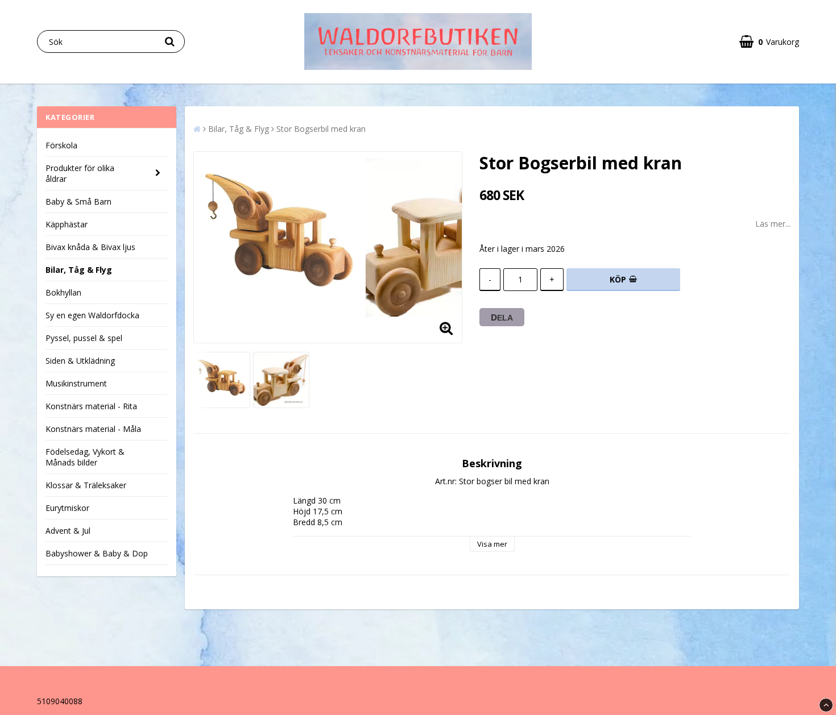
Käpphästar (66, 224)
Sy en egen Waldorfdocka (92, 315)
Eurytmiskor (67, 507)
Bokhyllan (63, 292)
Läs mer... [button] (773, 223)
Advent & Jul (67, 530)
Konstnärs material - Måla (93, 428)
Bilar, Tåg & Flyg (78, 269)
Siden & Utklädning (80, 360)
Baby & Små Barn (78, 201)
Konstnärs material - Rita (91, 406)
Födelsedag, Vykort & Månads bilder (85, 457)
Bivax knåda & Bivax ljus (90, 247)
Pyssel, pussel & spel (83, 337)
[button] (769, 42)
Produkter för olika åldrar (79, 173)
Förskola (61, 145)
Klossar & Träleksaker (85, 485)
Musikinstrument (76, 383)
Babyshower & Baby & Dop (96, 553)
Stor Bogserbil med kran (321, 128)
